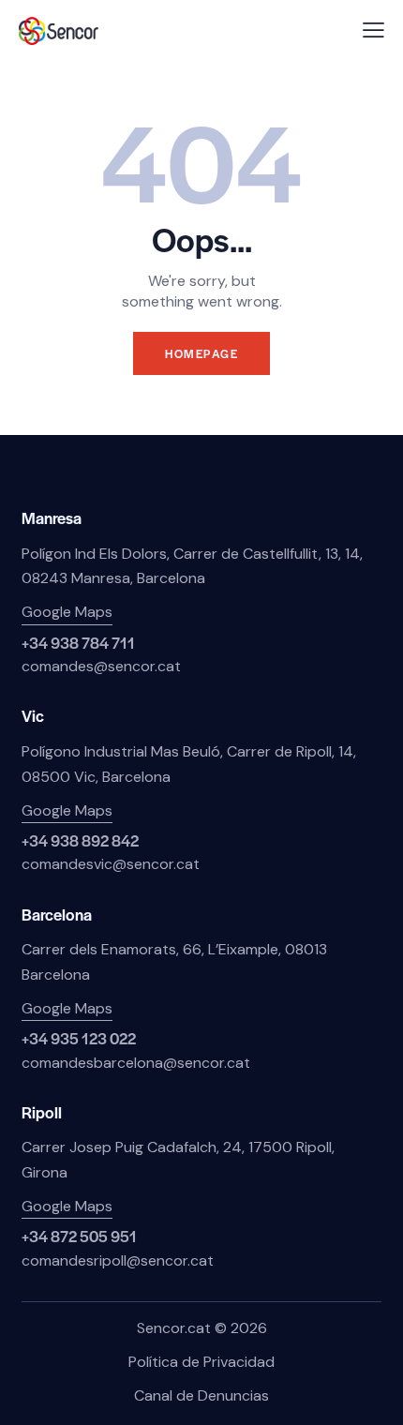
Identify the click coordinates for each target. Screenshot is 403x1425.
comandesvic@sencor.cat (111, 864)
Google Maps (67, 612)
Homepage (201, 353)
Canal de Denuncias (201, 1395)
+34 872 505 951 (79, 1236)
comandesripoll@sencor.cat (118, 1260)
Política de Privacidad (201, 1362)
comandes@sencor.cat (101, 666)
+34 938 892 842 (80, 840)
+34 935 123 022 (79, 1038)
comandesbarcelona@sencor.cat (136, 1062)
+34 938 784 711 (78, 643)
